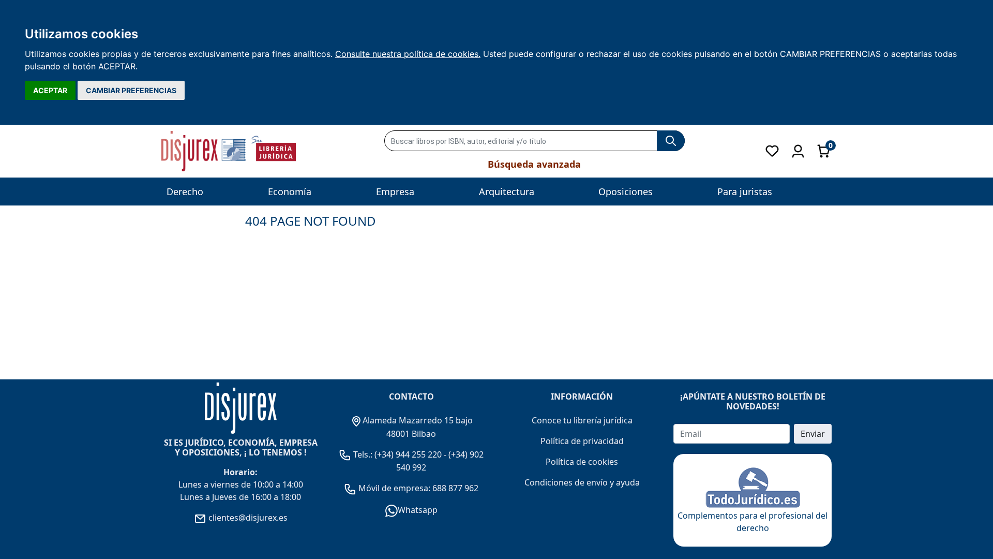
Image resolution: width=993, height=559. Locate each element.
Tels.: (362, 454)
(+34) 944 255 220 (408, 454)
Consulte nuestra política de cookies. (407, 54)
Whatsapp (418, 510)
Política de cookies (582, 461)
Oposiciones (625, 191)
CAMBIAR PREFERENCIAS (131, 90)
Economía (289, 191)
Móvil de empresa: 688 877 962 (417, 488)
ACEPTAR (50, 90)
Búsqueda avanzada (534, 164)
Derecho (185, 191)
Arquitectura (506, 191)
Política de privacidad (582, 441)
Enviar (813, 433)
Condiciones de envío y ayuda (582, 482)
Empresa (395, 191)
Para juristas (744, 191)
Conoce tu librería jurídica (582, 420)
